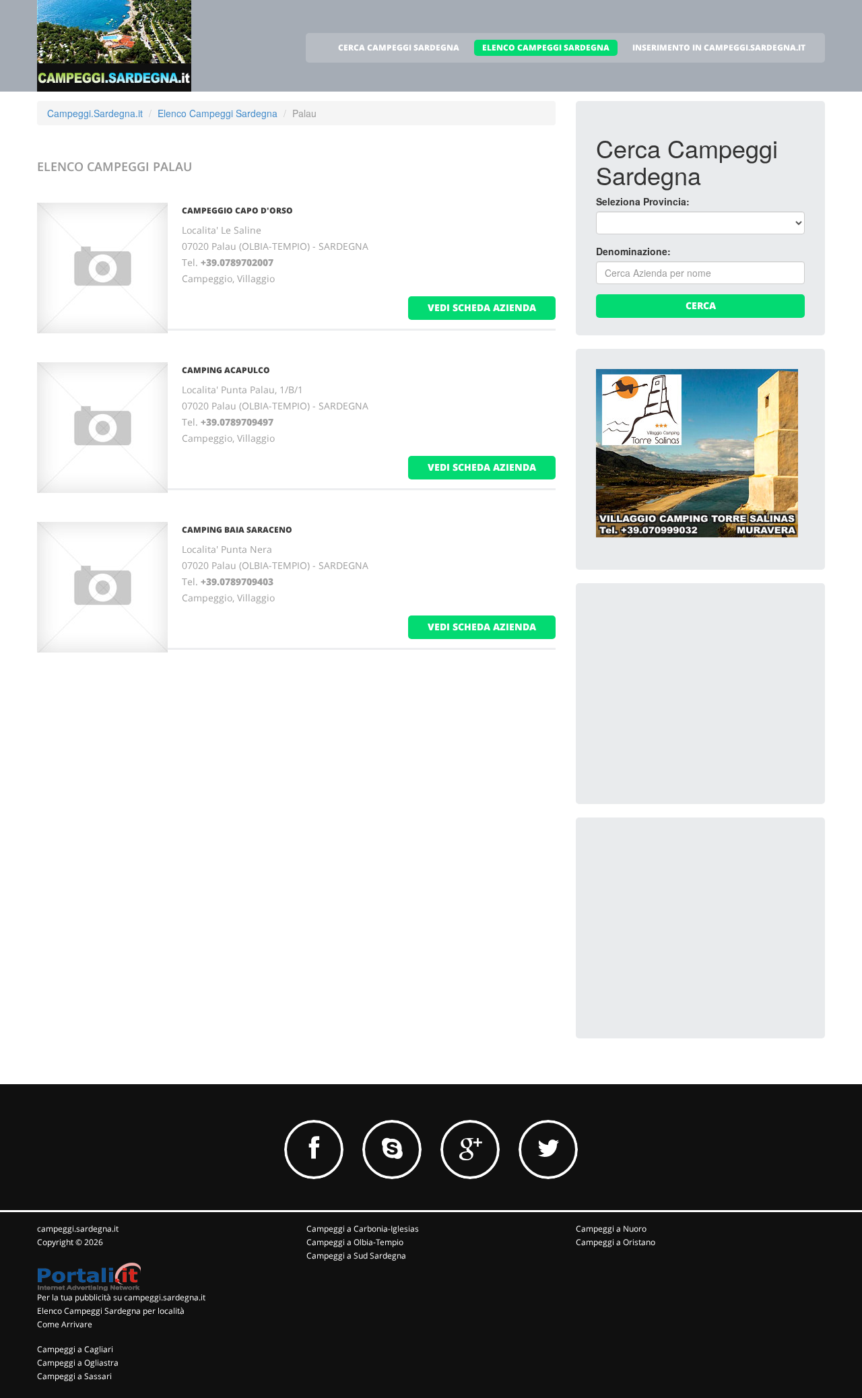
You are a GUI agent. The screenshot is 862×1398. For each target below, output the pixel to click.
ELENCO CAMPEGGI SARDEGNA (545, 47)
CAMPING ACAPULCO (226, 370)
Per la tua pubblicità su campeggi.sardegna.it (121, 1297)
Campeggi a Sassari (74, 1376)
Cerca (701, 305)
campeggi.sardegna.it (78, 1228)
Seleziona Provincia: (643, 201)
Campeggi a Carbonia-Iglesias (362, 1228)
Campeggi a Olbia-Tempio (354, 1242)
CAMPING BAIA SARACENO (237, 529)
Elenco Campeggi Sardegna (217, 113)
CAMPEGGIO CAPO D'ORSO (237, 210)
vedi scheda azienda (482, 307)
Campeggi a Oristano (615, 1242)
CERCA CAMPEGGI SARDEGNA (398, 47)
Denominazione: (633, 251)
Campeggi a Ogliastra (78, 1362)
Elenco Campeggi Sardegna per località (111, 1311)
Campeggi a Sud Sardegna (356, 1255)
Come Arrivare (64, 1324)
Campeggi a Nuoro (611, 1228)
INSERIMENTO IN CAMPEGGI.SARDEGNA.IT (718, 47)
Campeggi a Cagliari (75, 1349)
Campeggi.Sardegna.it (95, 113)
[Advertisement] (697, 687)
